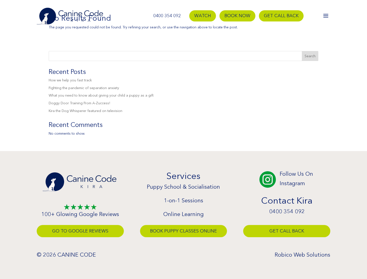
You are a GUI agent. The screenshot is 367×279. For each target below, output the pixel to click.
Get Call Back (281, 16)
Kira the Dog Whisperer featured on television (85, 111)
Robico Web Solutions (302, 254)
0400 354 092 (167, 16)
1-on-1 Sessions (183, 200)
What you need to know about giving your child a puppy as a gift (101, 95)
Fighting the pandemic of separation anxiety (84, 88)
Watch (202, 16)
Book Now (237, 16)
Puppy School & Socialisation (183, 186)
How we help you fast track (70, 80)
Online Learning (183, 214)
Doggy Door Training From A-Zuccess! (79, 103)
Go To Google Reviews (80, 231)
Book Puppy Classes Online (183, 231)
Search (310, 56)
